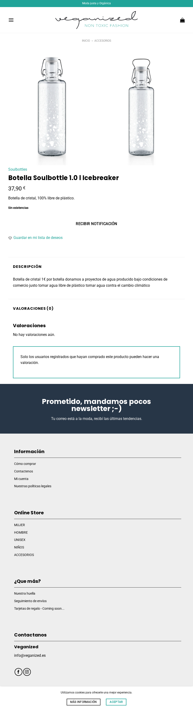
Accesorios (102, 40)
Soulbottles (17, 169)
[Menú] (11, 20)
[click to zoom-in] (51, 108)
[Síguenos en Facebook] (18, 672)
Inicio (86, 40)
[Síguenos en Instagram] (27, 672)
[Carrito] (182, 20)
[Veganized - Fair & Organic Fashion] (96, 20)
